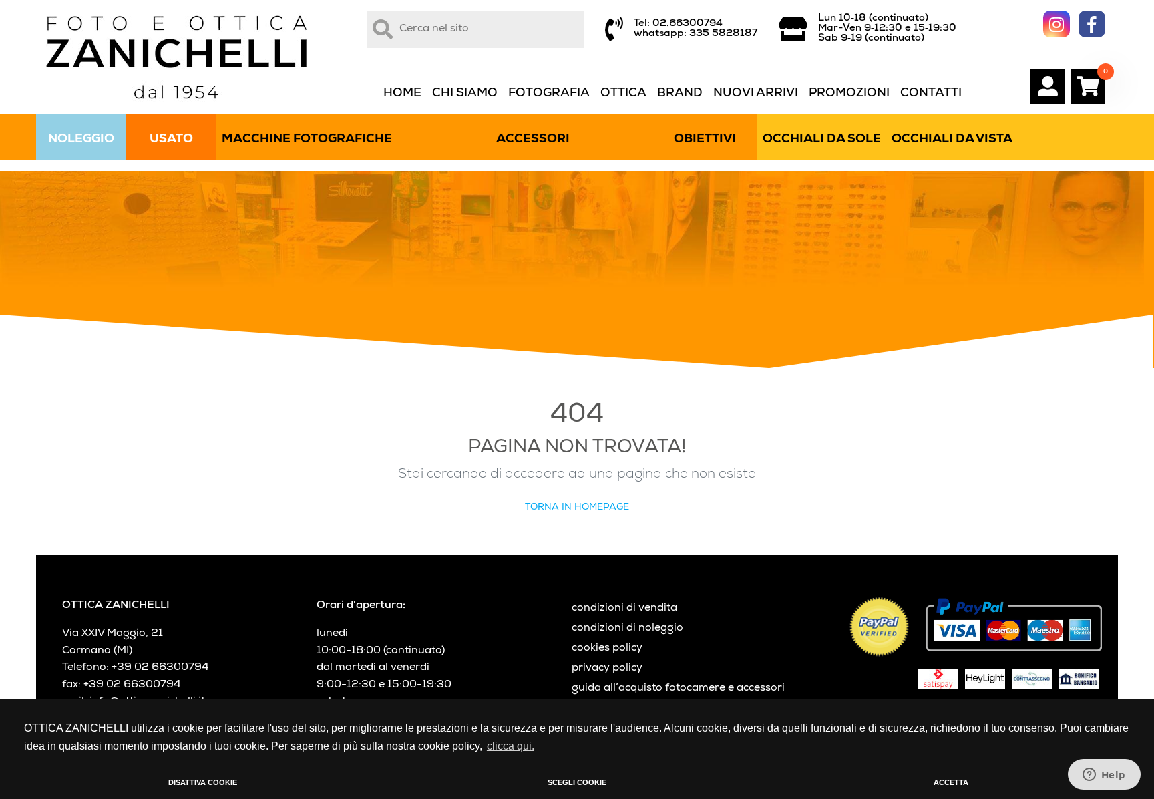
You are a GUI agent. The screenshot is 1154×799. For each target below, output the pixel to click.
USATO (171, 140)
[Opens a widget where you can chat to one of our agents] (1104, 775)
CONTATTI (931, 94)
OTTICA (623, 94)
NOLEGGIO (81, 140)
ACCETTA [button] (951, 782)
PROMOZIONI (849, 94)
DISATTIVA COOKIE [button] (202, 782)
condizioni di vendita (624, 608)
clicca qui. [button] (510, 746)
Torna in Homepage (577, 507)
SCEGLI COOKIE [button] (577, 782)
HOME (402, 94)
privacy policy (607, 668)
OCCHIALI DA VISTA (952, 140)
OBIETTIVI (705, 140)
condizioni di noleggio (627, 628)
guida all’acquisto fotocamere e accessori (678, 688)
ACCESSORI (533, 140)
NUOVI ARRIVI (755, 94)
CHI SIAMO (465, 94)
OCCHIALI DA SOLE (822, 140)
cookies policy (607, 648)
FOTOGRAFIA (549, 94)
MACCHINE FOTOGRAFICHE (307, 140)
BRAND (680, 94)
